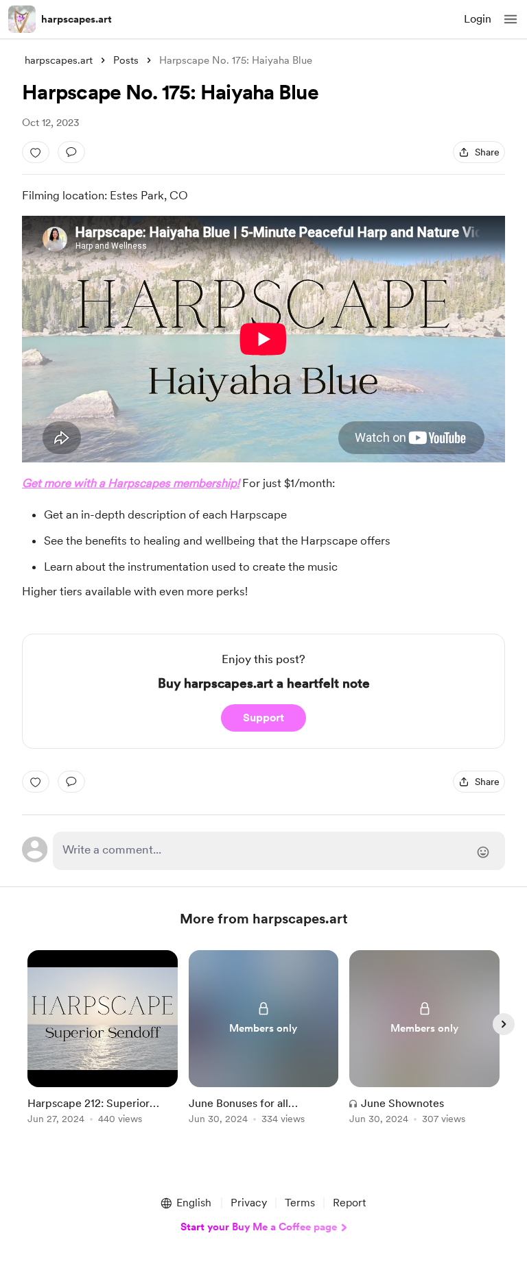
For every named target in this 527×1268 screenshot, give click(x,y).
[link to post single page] (102, 1039)
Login (477, 18)
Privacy (249, 1202)
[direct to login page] (279, 851)
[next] (504, 1024)
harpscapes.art (76, 19)
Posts (126, 60)
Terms (300, 1202)
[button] (510, 19)
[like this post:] (35, 152)
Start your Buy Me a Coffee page (258, 1227)
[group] (102, 1045)
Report (349, 1202)
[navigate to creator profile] (22, 19)
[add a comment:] (71, 152)
